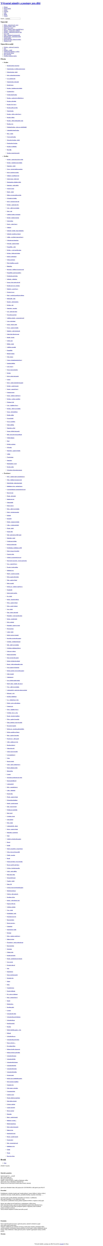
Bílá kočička (10, 771)
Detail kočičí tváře (11, 1133)
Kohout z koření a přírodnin (13, 1052)
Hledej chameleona (11, 1123)
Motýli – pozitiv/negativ (12, 803)
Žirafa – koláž (10, 528)
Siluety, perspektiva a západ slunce (15, 848)
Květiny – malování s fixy (13, 204)
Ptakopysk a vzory (8, 28)
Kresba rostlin (10, 467)
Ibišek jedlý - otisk (11, 298)
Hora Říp (9, 149)
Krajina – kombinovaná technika (14, 88)
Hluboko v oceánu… (11, 1120)
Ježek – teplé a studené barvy (13, 764)
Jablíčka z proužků (11, 347)
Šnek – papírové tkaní (12, 580)
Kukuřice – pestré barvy (12, 289)
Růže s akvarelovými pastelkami (14, 434)
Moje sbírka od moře (12, 1101)
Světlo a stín (10, 340)
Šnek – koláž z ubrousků (12, 612)
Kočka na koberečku (11, 544)
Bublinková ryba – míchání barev (14, 486)
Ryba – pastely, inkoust (12, 606)
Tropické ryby (10, 1085)
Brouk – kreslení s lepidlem (13, 716)
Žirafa (8, 1153)
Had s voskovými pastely (12, 1127)
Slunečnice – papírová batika (13, 450)
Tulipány (9, 227)
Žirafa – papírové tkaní (12, 797)
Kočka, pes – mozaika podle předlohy (15, 729)
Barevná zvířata (11, 1156)
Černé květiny (10, 457)
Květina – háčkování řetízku (13, 253)
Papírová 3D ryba (11, 903)
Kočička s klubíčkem (11, 696)
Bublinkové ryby (11, 1146)
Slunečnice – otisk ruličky (13, 185)
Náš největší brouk (11, 877)
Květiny (9, 373)
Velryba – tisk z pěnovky (12, 894)
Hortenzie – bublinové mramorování (15, 269)
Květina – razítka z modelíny (13, 399)
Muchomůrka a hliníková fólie (14, 182)
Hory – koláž (10, 133)
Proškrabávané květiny (12, 276)
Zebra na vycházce (11, 651)
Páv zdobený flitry (11, 1046)
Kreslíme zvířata (11, 897)
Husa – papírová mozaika (13, 735)
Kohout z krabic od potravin (13, 1049)
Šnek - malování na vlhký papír (14, 534)
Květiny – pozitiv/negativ (13, 386)
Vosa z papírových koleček (13, 667)
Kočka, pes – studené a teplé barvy (15, 586)
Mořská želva (10, 1004)
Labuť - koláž (10, 632)
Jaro (5, 48)
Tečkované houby (11, 259)
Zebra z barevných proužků (13, 852)
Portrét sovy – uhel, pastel (13, 738)
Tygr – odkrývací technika (13, 687)
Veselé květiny (7, 38)
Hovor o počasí (10, 1110)
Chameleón (9, 926)
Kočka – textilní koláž (12, 619)
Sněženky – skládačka (12, 279)
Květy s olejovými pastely (13, 376)
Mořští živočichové (11, 890)
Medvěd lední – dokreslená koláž (12, 36)
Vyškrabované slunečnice (13, 240)
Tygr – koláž (10, 910)
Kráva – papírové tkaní (12, 829)
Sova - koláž (10, 609)
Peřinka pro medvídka (12, 809)
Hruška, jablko (10, 415)
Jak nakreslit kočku (11, 1065)
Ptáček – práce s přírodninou (13, 703)
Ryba (8, 984)
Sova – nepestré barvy (12, 564)
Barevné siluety (10, 920)
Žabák (8, 1149)
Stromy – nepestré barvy (12, 389)
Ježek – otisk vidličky (12, 871)
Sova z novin (10, 962)
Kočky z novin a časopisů (13, 635)
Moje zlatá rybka (11, 874)
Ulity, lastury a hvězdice (12, 1088)
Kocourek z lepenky (11, 725)
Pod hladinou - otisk (11, 913)
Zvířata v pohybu (11, 1104)
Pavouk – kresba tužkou (12, 567)
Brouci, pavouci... (11, 923)
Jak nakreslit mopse (11, 1055)
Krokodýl (9, 518)
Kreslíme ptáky (10, 1007)
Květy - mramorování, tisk (13, 201)
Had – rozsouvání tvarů (12, 1143)
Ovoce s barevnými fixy (12, 369)
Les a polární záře (11, 78)
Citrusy (8, 379)
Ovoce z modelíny (11, 421)
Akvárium (9, 949)
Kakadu (9, 515)
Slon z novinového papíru (13, 657)
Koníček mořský (11, 1023)
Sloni (8, 835)
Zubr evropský (10, 674)
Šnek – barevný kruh (11, 806)
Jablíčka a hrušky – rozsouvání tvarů (15, 318)
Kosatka (9, 1026)
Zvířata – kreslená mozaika (13, 868)
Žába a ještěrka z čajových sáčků (14, 722)
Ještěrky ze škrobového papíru (14, 839)
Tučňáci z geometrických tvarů (14, 557)
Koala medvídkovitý (11, 780)
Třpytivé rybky (10, 554)
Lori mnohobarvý (11, 755)
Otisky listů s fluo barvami (13, 334)
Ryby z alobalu (10, 622)
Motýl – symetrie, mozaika (13, 573)
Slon (8, 968)
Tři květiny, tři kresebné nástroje (14, 470)
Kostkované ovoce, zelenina (13, 285)
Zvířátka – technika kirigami (13, 641)
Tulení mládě (10, 502)
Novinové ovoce (10, 292)
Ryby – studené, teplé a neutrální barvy (14, 29)
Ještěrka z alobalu (11, 907)
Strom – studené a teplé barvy (14, 395)
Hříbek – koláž (10, 344)
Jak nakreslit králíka (12, 1072)
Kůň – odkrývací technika (13, 645)
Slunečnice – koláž (11, 166)
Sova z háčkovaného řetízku (13, 680)
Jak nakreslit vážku (11, 1013)
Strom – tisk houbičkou (12, 411)
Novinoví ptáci (10, 1075)
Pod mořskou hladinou (12, 800)
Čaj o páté (6, 33)
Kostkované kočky (11, 955)
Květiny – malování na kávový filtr (13, 32)
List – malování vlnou (12, 311)
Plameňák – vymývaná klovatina (14, 615)
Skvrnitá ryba (10, 978)
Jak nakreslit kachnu (12, 1068)
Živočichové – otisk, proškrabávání (15, 942)
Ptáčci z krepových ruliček (13, 551)
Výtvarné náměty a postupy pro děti (20, 3)
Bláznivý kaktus (10, 353)
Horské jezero (10, 85)
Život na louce (10, 628)
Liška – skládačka (11, 790)
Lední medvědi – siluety (12, 826)
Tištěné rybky (10, 952)
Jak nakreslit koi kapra (12, 1062)
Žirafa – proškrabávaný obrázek (14, 958)
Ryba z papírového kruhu (13, 577)
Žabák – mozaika (11, 855)
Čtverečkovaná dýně (11, 314)
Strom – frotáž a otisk (12, 324)
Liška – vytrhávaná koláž (13, 525)
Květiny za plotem (11, 444)
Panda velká (10, 531)
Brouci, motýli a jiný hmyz (13, 864)
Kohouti (9, 1033)
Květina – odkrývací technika (14, 408)
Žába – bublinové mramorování (12, 35)
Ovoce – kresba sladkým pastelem (14, 169)
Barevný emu (10, 492)
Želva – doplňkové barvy (13, 709)
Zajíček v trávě (10, 1094)
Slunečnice (9, 460)
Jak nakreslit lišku (11, 1059)
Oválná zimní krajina (12, 94)
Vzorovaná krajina (11, 136)
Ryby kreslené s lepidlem (12, 1081)
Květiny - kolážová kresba (13, 217)
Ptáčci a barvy (10, 505)
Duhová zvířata (10, 939)
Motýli (8, 1000)
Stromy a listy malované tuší (13, 282)
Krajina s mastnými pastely (13, 153)
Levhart (9, 1010)
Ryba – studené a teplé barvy (13, 936)
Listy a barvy (10, 366)
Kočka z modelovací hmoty (13, 732)
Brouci (8, 842)
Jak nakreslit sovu (11, 1036)
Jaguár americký (11, 1107)
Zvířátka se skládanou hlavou (14, 648)
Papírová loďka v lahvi (9, 26)
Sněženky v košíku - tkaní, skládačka (15, 230)
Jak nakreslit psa (11, 1020)
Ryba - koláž (10, 822)
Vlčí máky (9, 447)
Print (5, 1163)
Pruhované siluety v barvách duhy (15, 861)
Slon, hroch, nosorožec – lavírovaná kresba (17, 560)
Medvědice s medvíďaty (12, 832)
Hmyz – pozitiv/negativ (12, 1117)
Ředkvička (9, 266)
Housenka (9, 1114)
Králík (8, 845)
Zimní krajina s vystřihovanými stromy (16, 69)
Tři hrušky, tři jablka (12, 198)
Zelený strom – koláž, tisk (13, 179)
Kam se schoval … (11, 1043)
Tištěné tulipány (10, 437)
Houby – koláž (10, 192)
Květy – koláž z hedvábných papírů (15, 382)
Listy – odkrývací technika (13, 208)
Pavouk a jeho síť (11, 965)
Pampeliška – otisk (11, 247)
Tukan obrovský (10, 748)
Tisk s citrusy (10, 356)
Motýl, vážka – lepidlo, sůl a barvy (15, 683)
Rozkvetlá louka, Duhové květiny (12, 39)
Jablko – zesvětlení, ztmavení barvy (15, 237)
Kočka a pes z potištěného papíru (14, 1078)
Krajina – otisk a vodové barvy (14, 114)
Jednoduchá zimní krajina (13, 130)
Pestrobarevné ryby (11, 916)
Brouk (8, 858)
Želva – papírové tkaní (12, 602)
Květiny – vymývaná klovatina (14, 250)
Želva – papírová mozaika (13, 719)
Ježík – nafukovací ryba (12, 742)
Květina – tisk (10, 305)
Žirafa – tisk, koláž (11, 496)
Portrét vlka (10, 793)
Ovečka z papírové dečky (10, 56)
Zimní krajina (10, 111)
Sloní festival (10, 971)
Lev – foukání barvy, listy (13, 700)
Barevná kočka (10, 945)
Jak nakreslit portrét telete (13, 1039)
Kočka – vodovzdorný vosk (13, 900)
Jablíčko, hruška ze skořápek (13, 214)
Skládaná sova (10, 570)
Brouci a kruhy (10, 761)
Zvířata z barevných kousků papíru (15, 887)
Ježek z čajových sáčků (12, 751)
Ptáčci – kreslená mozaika (13, 512)
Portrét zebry (10, 1140)
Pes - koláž (9, 596)
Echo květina (10, 221)
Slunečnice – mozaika (12, 308)
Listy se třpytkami (11, 321)
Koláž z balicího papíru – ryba (14, 1030)
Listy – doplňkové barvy (12, 405)
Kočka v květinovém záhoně (13, 661)
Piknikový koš (7, 41)
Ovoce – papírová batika (12, 327)
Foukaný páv (10, 706)
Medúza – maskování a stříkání (12, 30)
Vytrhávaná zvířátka (12, 541)
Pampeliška (9, 350)
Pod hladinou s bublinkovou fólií (14, 547)
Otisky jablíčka (10, 424)
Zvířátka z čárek (11, 816)
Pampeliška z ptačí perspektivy (14, 272)
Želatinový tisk (10, 402)
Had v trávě (9, 813)
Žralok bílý (9, 589)
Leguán (9, 774)
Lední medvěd (10, 784)
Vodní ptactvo (10, 677)
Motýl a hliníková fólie (12, 767)
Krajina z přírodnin (11, 101)
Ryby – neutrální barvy (12, 787)
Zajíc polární (10, 819)
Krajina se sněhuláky (12, 146)
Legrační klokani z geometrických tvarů (16, 489)
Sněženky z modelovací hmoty (14, 234)
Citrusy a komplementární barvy (14, 360)
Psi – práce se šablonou (12, 994)
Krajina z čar (10, 124)
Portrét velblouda (11, 991)
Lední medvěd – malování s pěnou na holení (17, 690)
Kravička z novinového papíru (14, 638)
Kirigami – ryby (11, 693)
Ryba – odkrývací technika (13, 509)
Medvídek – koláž (11, 538)
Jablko (8, 454)
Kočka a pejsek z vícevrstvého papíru (15, 670)
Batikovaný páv (10, 499)
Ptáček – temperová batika (13, 522)
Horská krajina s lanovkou (13, 65)
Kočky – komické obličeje (13, 599)
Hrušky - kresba (10, 337)
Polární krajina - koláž (12, 72)
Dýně (8, 441)
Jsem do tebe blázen (9, 53)
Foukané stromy (10, 392)
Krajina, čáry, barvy (11, 104)
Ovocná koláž (10, 418)
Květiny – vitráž (8, 50)
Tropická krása (10, 987)
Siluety (8, 981)
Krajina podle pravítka (12, 107)
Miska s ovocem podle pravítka (14, 195)
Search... (3, 18)
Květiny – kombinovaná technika (14, 162)
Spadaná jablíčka (11, 363)
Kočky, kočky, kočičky (12, 593)
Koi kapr (9, 932)
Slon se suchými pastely (12, 975)
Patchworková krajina (12, 143)
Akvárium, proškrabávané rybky (14, 777)
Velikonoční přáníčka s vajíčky (11, 51)
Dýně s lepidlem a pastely (13, 263)
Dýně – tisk (9, 211)
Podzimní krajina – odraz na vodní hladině (17, 127)
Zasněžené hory (10, 91)
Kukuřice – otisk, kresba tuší (13, 331)
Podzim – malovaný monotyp (11, 47)
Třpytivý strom (10, 188)
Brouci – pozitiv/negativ (12, 1136)
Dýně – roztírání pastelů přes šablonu (15, 295)
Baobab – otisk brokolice (12, 301)
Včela (8, 758)
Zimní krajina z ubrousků (13, 81)
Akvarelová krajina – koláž (13, 140)
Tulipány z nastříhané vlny (13, 175)
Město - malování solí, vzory (11, 25)
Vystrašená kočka (11, 1091)
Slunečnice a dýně (11, 428)
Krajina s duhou (10, 117)
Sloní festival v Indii (11, 929)
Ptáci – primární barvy (12, 997)
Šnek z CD (9, 884)
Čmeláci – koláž (10, 881)
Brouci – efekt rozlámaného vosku (15, 664)
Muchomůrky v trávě (12, 463)
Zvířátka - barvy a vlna (12, 712)
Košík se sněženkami (11, 256)
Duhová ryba (10, 1130)
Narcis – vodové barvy (12, 224)
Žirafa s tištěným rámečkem (13, 1098)
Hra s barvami (7, 54)
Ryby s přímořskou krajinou (13, 75)
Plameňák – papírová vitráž (13, 625)
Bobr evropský (10, 583)
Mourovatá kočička (11, 654)
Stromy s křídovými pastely (13, 431)
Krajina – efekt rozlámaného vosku (15, 120)
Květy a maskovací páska (13, 172)
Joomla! (62, 1244)
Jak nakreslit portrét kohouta (13, 1017)
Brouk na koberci (11, 745)
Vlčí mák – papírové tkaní (13, 243)
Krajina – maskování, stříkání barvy (15, 98)
